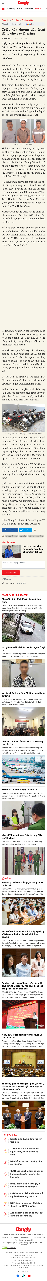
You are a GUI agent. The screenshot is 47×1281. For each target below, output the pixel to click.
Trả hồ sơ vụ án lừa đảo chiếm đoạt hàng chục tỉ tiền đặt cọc (33, 549)
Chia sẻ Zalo (26, 530)
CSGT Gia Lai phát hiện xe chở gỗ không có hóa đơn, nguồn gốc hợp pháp (26, 1174)
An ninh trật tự (27, 20)
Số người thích (21, 583)
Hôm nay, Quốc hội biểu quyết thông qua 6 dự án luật (22, 883)
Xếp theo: (5, 583)
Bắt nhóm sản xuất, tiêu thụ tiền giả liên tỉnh (26, 1163)
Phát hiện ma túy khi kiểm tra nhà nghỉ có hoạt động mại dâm (26, 1195)
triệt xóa (23, 536)
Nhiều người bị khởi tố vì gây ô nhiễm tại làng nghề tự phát (25, 1185)
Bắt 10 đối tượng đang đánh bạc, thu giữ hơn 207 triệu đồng (26, 1204)
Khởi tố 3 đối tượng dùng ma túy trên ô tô (26, 1140)
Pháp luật (39, 9)
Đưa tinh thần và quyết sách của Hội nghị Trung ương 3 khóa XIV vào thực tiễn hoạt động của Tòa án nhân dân (22, 986)
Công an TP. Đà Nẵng (36, 536)
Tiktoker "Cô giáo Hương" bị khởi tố (19, 789)
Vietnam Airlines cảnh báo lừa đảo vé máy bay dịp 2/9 (22, 742)
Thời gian (12, 583)
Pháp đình (29, 9)
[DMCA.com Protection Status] (23, 1247)
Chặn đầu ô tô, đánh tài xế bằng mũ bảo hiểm (21, 600)
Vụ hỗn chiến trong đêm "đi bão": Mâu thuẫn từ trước (23, 694)
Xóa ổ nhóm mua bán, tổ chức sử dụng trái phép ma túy (26, 1214)
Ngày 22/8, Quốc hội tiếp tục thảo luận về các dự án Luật (22, 1036)
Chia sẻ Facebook (11, 530)
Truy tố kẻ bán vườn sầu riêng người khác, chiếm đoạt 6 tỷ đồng (24, 1151)
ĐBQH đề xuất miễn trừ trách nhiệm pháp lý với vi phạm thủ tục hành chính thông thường (23, 934)
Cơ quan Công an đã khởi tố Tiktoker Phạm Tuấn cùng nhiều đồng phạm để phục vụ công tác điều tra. (22, 843)
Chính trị (11, 9)
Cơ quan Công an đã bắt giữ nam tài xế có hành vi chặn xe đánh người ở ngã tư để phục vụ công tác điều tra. (23, 655)
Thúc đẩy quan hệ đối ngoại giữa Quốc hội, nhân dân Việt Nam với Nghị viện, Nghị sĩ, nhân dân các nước (23, 1086)
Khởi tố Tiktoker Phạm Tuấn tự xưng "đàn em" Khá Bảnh (22, 836)
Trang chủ (5, 20)
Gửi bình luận (11, 572)
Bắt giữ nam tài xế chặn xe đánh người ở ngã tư (23, 648)
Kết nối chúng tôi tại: (23, 1271)
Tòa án (19, 9)
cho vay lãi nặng (11, 536)
